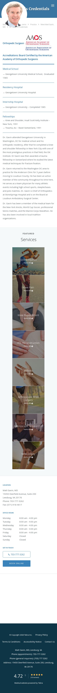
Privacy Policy (41, 634)
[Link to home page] (18, 14)
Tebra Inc (28, 635)
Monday (20, 518)
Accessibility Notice (33, 641)
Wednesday (20, 525)
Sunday (14, 539)
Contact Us (50, 641)
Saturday (14, 536)
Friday (20, 532)
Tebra (40, 683)
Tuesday (20, 521)
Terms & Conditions (11, 641)
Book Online (16, 563)
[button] (52, 5)
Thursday (20, 528)
